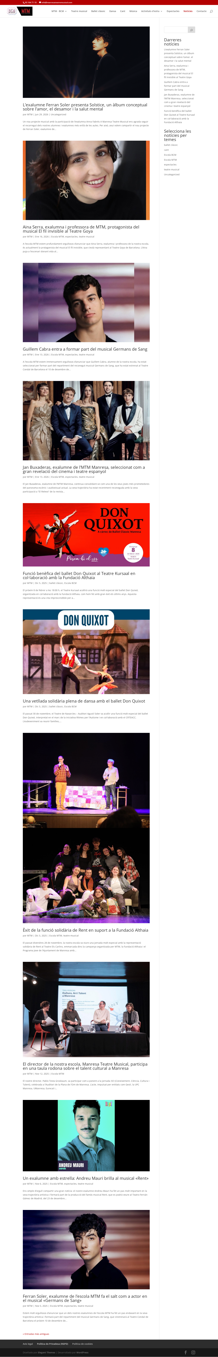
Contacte (202, 11)
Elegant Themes (46, 1352)
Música (133, 11)
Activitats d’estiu (150, 11)
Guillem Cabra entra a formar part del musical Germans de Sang (85, 349)
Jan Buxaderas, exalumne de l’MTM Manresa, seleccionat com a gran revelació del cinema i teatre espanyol (84, 469)
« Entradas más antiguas (36, 1333)
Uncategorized (58, 114)
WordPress (82, 1352)
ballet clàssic (56, 583)
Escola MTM (57, 236)
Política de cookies (82, 1343)
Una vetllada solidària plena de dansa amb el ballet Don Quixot (84, 701)
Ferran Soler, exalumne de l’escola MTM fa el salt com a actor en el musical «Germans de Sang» (85, 1298)
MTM (30, 114)
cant (166, 149)
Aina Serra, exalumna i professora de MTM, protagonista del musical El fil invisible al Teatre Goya (81, 229)
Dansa (112, 11)
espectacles (71, 236)
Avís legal (28, 1343)
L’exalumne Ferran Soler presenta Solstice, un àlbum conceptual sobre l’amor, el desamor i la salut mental (85, 107)
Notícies (188, 11)
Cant (122, 11)
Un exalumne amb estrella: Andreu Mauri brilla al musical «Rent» (86, 1178)
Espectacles (173, 11)
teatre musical (86, 236)
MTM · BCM (58, 11)
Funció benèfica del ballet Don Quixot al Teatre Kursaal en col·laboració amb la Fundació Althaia (79, 575)
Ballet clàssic (98, 11)
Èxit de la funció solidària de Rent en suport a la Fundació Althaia (85, 930)
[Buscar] (191, 30)
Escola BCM (70, 583)
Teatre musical (79, 11)
